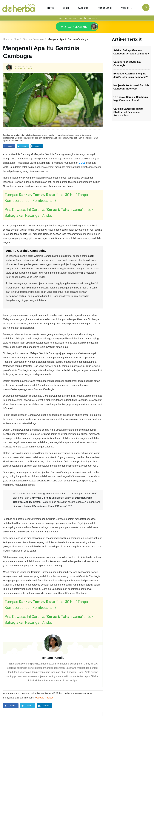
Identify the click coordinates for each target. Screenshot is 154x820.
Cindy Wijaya (23, 69)
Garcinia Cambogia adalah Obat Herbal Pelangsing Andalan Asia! (128, 112)
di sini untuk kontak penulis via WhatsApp (54, 680)
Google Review (44, 697)
